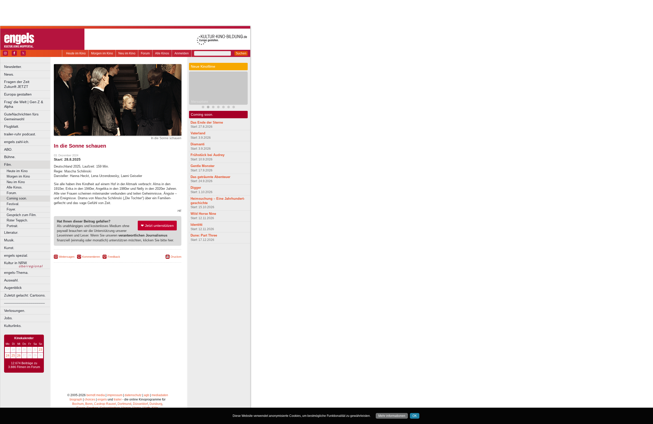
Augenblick (13, 288)
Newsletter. (13, 67)
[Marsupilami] (208, 108)
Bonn (89, 404)
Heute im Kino (76, 53)
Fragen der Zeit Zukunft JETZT (27, 84)
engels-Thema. (16, 272)
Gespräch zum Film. (22, 215)
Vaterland (198, 133)
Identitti (197, 225)
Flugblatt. (11, 126)
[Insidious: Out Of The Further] (203, 108)
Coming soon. (17, 198)
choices (89, 399)
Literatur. (11, 232)
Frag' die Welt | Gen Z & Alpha (23, 104)
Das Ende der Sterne (207, 122)
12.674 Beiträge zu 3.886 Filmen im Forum (24, 365)
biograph (76, 399)
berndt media (95, 395)
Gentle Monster (203, 166)
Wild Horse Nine (203, 214)
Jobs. (8, 318)
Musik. (9, 240)
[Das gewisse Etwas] (233, 108)
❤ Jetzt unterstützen (157, 225)
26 (19, 355)
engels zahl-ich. (16, 142)
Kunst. (9, 248)
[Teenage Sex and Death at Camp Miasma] (223, 108)
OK (414, 416)
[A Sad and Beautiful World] (218, 108)
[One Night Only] (228, 108)
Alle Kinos (162, 53)
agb (146, 395)
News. (9, 74)
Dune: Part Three (204, 235)
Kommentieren (91, 256)
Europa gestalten (18, 94)
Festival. (13, 204)
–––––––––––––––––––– (24, 303)
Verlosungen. (14, 311)
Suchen (241, 53)
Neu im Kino (126, 53)
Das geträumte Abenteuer (210, 177)
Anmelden (181, 53)
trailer (118, 399)
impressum (114, 395)
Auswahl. (11, 280)
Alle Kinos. (15, 187)
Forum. (12, 193)
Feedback (114, 256)
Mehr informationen (391, 416)
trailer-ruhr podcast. (20, 134)
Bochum (78, 404)
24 (7, 355)
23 (40, 349)
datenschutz (133, 395)
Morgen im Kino (102, 53)
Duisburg (155, 404)
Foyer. (11, 209)
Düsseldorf (140, 404)
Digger (196, 188)
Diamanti (198, 144)
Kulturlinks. (13, 326)
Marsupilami (199, 101)
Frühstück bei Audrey (207, 155)
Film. (8, 164)
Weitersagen (66, 256)
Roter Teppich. (17, 220)
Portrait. (12, 226)
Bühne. (10, 157)
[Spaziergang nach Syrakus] (213, 108)
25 (13, 355)
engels (102, 399)
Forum (145, 53)
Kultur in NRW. (16, 263)
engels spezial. (16, 255)
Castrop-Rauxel (105, 404)
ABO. (8, 149)
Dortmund (124, 404)
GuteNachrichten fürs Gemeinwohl (21, 116)
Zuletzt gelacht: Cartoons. (25, 295)
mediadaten (160, 395)
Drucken (176, 256)
